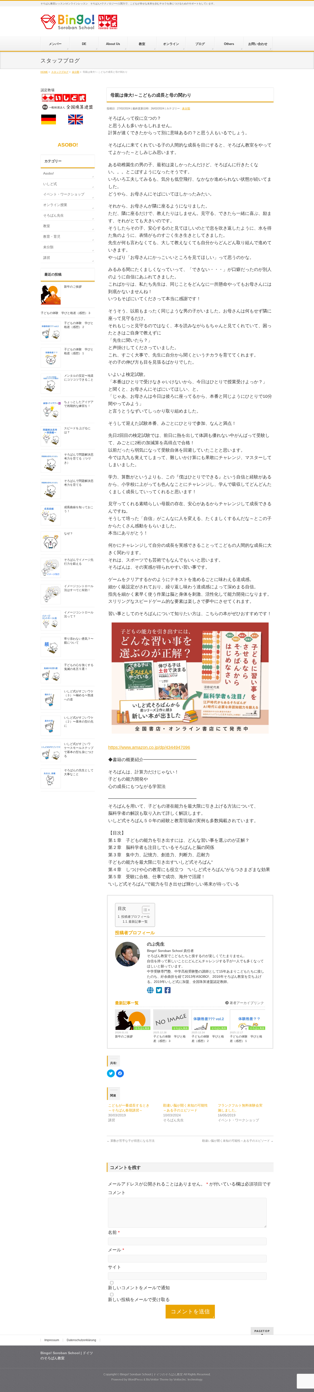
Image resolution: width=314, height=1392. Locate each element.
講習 (46, 258)
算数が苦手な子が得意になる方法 (131, 1140)
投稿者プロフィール (135, 916)
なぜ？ (68, 533)
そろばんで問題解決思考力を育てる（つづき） (78, 458)
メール (116, 1249)
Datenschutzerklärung (81, 1340)
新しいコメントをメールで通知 (139, 1287)
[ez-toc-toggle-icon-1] (144, 910)
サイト (114, 1267)
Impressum (51, 1340)
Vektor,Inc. (180, 1379)
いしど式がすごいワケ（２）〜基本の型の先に (78, 721)
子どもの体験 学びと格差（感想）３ (169, 1039)
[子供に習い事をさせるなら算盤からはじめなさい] (190, 678)
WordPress (135, 1379)
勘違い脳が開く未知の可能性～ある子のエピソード (238, 1140)
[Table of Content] (146, 910)
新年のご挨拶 (124, 1036)
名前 (114, 1232)
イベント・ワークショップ (63, 194)
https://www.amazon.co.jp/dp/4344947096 (149, 747)
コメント (117, 1192)
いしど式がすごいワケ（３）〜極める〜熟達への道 (78, 695)
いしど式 (50, 184)
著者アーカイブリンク (246, 1003)
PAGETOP (262, 1331)
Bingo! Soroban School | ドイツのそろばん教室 (151, 1374)
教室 (46, 226)
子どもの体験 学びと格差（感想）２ (208, 1039)
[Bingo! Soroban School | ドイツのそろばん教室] (78, 23)
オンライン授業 (55, 205)
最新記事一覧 (138, 921)
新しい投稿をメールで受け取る (139, 1299)
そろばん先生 (142, 1028)
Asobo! (48, 173)
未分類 (186, 108)
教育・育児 (51, 236)
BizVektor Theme (157, 1379)
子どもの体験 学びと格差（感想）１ (246, 1039)
